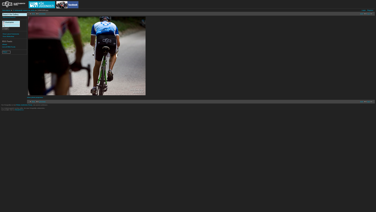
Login (364, 10)
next (361, 14)
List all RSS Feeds (8, 47)
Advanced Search (9, 17)
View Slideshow (8, 36)
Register (370, 10)
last (368, 14)
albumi (4, 44)
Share (5, 52)
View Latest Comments (11, 34)
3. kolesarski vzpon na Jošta (24, 10)
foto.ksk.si (6, 10)
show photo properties (35, 97)
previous (42, 14)
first (33, 14)
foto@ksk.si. (19, 110)
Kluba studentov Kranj (24, 105)
